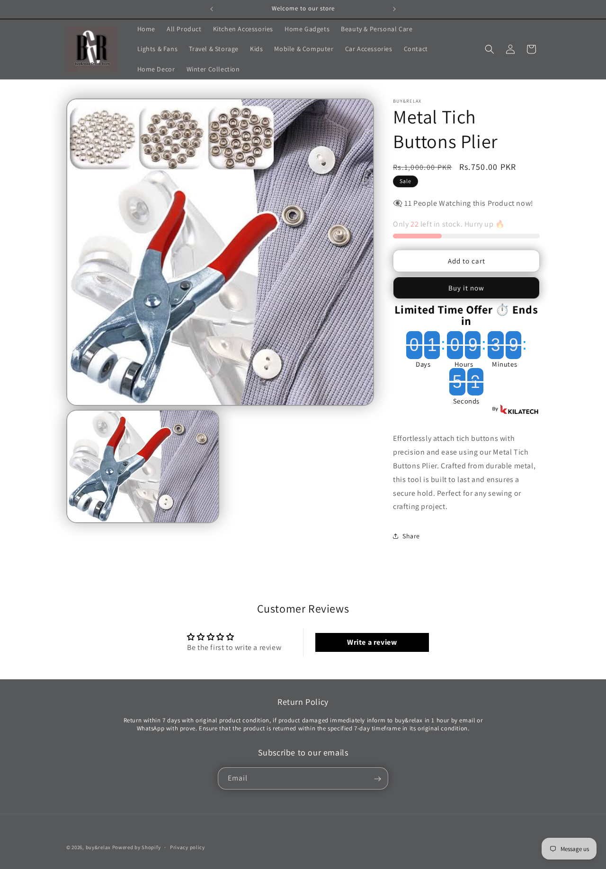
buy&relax (99, 847)
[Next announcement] (394, 9)
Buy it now (466, 287)
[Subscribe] (377, 779)
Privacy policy (187, 846)
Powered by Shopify (136, 847)
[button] (489, 49)
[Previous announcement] (211, 9)
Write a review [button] (372, 642)
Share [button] (411, 536)
